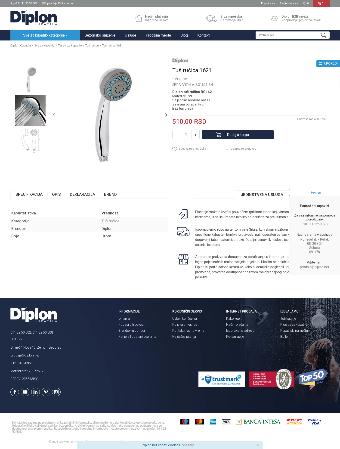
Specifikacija (29, 194)
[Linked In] (35, 392)
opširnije (188, 445)
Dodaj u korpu (238, 135)
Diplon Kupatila (20, 45)
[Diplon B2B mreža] (274, 18)
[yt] (25, 392)
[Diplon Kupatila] (33, 17)
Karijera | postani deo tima (137, 336)
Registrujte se (289, 3)
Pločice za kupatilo (293, 324)
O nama (124, 318)
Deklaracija (82, 194)
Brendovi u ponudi (131, 330)
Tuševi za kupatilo (70, 45)
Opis (56, 194)
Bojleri (284, 336)
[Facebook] (14, 392)
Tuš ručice (92, 45)
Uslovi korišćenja (184, 318)
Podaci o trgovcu (131, 324)
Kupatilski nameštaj (294, 330)
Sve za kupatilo (44, 45)
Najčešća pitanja (184, 336)
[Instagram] (56, 392)
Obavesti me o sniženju (312, 119)
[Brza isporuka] (211, 18)
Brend (110, 194)
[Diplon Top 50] (314, 379)
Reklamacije (235, 336)
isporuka (213, 245)
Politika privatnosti (185, 324)
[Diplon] (180, 61)
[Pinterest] (46, 392)
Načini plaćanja (237, 324)
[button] (293, 35)
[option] (30, 79)
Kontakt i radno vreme (188, 330)
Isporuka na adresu (240, 330)
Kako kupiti (234, 318)
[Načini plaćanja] (139, 18)
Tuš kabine (288, 318)
